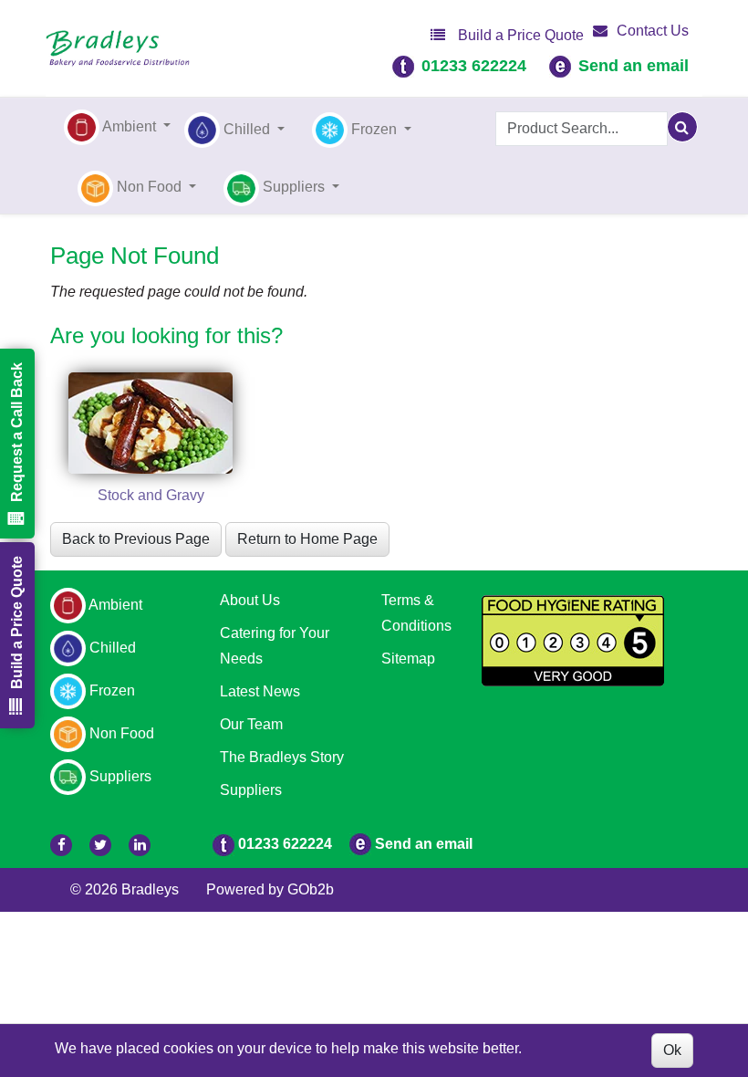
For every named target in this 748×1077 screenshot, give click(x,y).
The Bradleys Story (282, 757)
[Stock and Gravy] (151, 423)
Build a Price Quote (519, 35)
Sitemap (408, 658)
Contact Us (653, 30)
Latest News (260, 691)
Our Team (251, 724)
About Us (250, 600)
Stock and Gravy (151, 495)
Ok (672, 1050)
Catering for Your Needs (274, 645)
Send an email (633, 66)
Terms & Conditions (416, 612)
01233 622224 (473, 66)
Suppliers (251, 790)
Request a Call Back (17, 432)
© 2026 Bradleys (124, 889)
